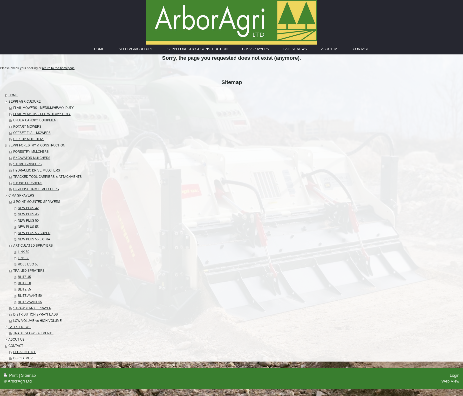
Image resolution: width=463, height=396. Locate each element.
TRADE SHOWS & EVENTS (33, 333)
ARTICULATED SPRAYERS (33, 245)
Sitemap (28, 375)
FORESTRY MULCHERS (31, 151)
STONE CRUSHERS (27, 183)
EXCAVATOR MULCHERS (31, 158)
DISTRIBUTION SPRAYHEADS (35, 314)
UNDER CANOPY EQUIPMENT (35, 120)
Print (13, 375)
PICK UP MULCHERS (28, 139)
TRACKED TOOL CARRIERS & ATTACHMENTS (47, 176)
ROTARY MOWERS (27, 126)
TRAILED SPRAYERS (29, 270)
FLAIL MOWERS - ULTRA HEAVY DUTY (42, 114)
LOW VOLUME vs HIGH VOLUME (37, 321)
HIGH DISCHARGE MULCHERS (36, 189)
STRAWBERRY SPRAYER (32, 308)
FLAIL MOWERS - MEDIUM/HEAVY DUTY (43, 108)
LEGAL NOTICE (24, 352)
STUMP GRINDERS (27, 164)
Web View (450, 381)
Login (454, 375)
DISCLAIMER (23, 358)
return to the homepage (58, 68)
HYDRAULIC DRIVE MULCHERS (36, 170)
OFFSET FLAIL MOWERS (32, 133)
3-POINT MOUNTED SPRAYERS (36, 202)
